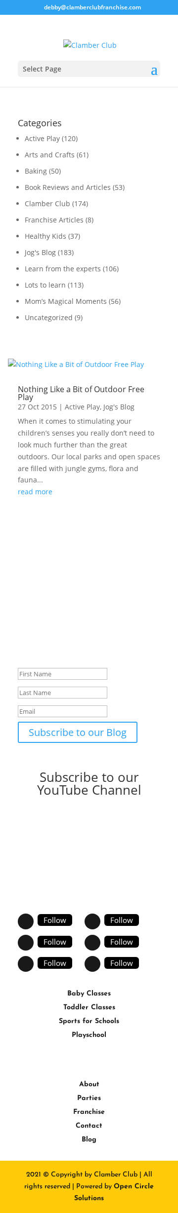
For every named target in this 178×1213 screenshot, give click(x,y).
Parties (89, 1098)
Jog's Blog (40, 252)
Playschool (89, 1035)
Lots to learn (45, 285)
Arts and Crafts (50, 154)
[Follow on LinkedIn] (92, 964)
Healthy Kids (45, 236)
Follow (55, 920)
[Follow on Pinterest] (92, 943)
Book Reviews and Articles (68, 187)
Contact (89, 1126)
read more (35, 491)
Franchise (89, 1112)
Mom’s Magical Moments (66, 301)
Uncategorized (49, 317)
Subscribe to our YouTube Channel (89, 783)
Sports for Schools (89, 1021)
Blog (89, 1139)
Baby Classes (89, 993)
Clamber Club (47, 203)
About (89, 1084)
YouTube (49, 824)
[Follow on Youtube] (26, 943)
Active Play (42, 138)
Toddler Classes (89, 1007)
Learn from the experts (63, 268)
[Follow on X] (92, 921)
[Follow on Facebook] (26, 921)
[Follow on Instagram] (26, 964)
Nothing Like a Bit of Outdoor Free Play (81, 393)
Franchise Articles (54, 219)
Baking (36, 171)
